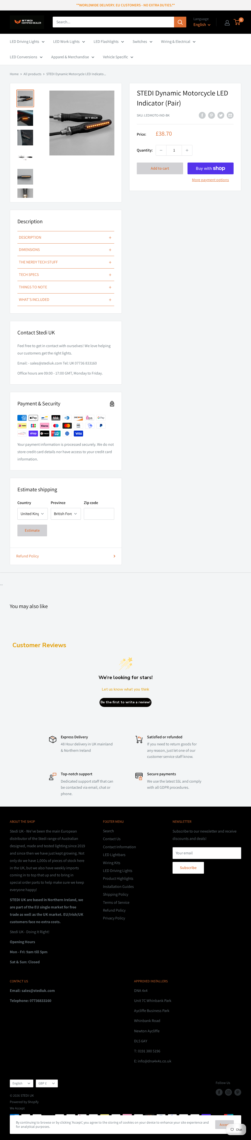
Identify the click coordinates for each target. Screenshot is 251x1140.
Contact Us (112, 838)
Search (108, 831)
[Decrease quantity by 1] (161, 150)
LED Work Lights (66, 41)
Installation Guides (118, 886)
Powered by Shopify (24, 1102)
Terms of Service (116, 902)
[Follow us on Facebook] (219, 1092)
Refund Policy (27, 556)
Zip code (91, 502)
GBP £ (42, 1083)
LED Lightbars (114, 854)
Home (14, 74)
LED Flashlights (106, 41)
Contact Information (119, 846)
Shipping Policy (115, 894)
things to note (65, 287)
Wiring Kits (111, 862)
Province (58, 502)
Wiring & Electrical (175, 41)
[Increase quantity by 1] (187, 150)
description (65, 237)
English (17, 1083)
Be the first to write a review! (125, 702)
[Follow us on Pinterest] (237, 1092)
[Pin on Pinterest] (211, 115)
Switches (140, 41)
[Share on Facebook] (202, 115)
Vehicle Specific (115, 56)
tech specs (65, 274)
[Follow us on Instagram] (228, 1092)
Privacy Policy (114, 918)
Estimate (32, 530)
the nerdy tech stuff (65, 262)
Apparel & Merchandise (70, 56)
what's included (65, 299)
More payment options (210, 179)
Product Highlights (118, 878)
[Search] (180, 22)
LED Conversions (23, 56)
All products (32, 74)
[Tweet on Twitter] (220, 115)
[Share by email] (230, 115)
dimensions (65, 249)
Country (24, 502)
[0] (237, 22)
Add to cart (160, 168)
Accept (224, 1124)
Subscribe (188, 867)
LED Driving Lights (24, 41)
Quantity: (145, 150)
